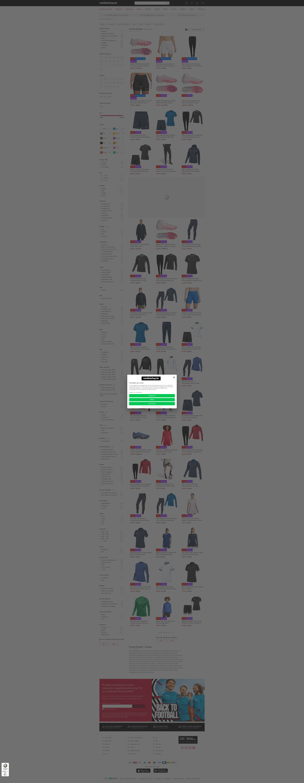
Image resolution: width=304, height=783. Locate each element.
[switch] (5, 775)
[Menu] (8, 764)
